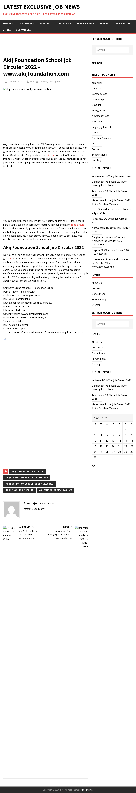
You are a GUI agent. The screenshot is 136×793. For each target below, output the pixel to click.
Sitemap (96, 304)
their (10, 258)
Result (95, 143)
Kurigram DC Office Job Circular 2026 (111, 176)
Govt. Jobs (45, 23)
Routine (96, 149)
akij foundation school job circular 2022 (29, 483)
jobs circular (78, 224)
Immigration (122, 23)
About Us (97, 282)
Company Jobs (26, 23)
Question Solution (101, 138)
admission (97, 82)
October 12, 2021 (16, 81)
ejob (31, 81)
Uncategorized (99, 160)
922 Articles (48, 503)
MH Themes (87, 789)
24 (95, 451)
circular (51, 155)
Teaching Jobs (64, 23)
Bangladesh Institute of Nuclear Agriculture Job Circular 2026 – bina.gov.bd (109, 241)
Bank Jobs (7, 23)
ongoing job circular (102, 127)
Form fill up (98, 99)
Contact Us (98, 288)
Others (7, 29)
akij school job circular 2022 (55, 490)
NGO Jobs (105, 23)
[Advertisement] (45, 47)
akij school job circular (19, 490)
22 (125, 446)
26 (107, 451)
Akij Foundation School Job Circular (27, 477)
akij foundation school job (28, 471)
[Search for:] (112, 50)
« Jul (94, 465)
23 (131, 446)
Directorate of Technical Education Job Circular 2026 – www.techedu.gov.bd (110, 263)
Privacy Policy (99, 299)
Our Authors (23, 29)
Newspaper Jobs (86, 23)
